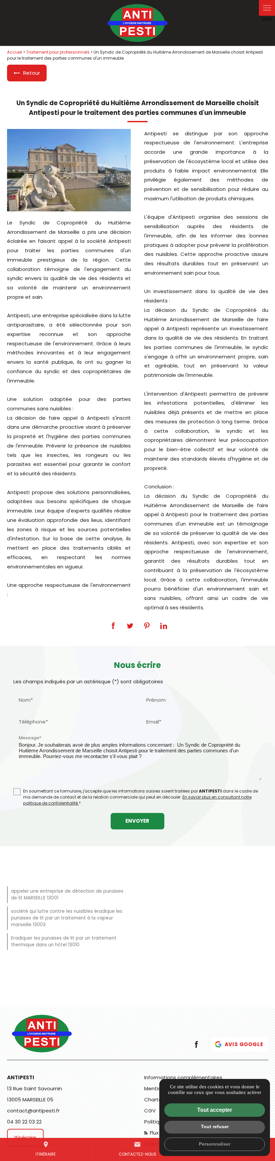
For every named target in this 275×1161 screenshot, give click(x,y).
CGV (150, 1110)
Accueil (14, 52)
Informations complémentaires (183, 1077)
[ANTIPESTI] (138, 23)
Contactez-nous (137, 1149)
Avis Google (244, 1044)
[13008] (69, 170)
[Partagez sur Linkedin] (163, 625)
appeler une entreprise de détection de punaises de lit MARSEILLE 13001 (67, 894)
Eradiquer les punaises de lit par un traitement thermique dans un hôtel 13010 (63, 941)
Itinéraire (46, 1149)
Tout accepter (214, 1110)
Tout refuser (215, 1126)
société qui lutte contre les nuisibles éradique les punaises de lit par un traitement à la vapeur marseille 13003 (66, 918)
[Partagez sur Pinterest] (147, 625)
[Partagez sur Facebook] (113, 625)
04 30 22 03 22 (24, 1121)
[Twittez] (130, 625)
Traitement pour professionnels (58, 52)
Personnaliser (214, 1144)
